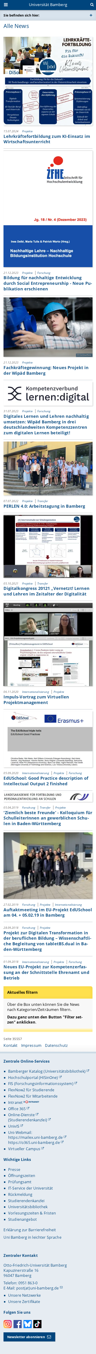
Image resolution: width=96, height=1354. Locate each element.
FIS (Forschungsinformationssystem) (40, 1083)
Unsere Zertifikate (24, 1301)
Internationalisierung (36, 692)
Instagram (7, 1324)
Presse (14, 1169)
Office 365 (17, 1108)
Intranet (15, 1102)
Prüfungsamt (20, 1181)
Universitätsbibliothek (28, 1206)
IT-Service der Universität (30, 1188)
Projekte (27, 131)
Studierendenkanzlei (26, 1200)
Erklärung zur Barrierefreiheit (29, 1229)
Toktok (37, 1324)
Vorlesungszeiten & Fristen (32, 1213)
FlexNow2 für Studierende (31, 1089)
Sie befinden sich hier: (21, 15)
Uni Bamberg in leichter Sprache (32, 1237)
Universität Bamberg (48, 4)
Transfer (42, 501)
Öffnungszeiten (21, 1175)
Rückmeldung (20, 1194)
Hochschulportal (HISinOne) (33, 1077)
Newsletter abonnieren (26, 1337)
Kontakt (10, 1045)
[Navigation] (6, 5)
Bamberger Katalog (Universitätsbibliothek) (47, 1071)
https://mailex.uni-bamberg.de (35, 1137)
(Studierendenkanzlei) (27, 1120)
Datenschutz (56, 1045)
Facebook (18, 1324)
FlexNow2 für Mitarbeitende (33, 1096)
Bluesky (28, 1324)
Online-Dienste (21, 1114)
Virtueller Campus (24, 1148)
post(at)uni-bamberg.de (37, 1288)
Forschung (43, 273)
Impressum (31, 1045)
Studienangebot (22, 1219)
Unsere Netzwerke (24, 1295)
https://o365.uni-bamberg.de (34, 1142)
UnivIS (13, 1126)
